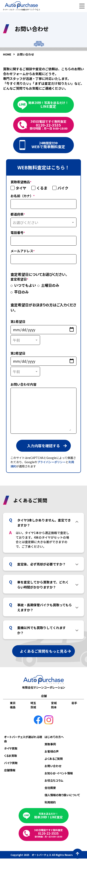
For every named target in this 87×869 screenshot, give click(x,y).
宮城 (54, 703)
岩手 (74, 703)
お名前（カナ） (23, 195)
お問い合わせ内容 (23, 384)
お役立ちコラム (54, 780)
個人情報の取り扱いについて (62, 795)
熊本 (54, 707)
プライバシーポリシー (51, 462)
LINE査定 (48, 105)
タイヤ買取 (10, 748)
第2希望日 (18, 353)
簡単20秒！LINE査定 (48, 815)
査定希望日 (19, 279)
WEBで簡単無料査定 (48, 145)
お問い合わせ (53, 766)
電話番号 (18, 232)
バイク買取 (11, 763)
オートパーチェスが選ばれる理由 (23, 739)
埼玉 (33, 703)
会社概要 (50, 788)
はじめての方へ (54, 737)
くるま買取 (10, 756)
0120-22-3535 (48, 124)
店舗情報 (9, 770)
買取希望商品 (21, 181)
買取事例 (50, 744)
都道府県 (18, 214)
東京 (13, 703)
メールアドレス (23, 250)
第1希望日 (18, 321)
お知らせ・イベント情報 (59, 773)
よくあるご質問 (54, 759)
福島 (13, 707)
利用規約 (50, 802)
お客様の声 (52, 751)
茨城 (33, 707)
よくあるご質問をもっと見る (43, 651)
